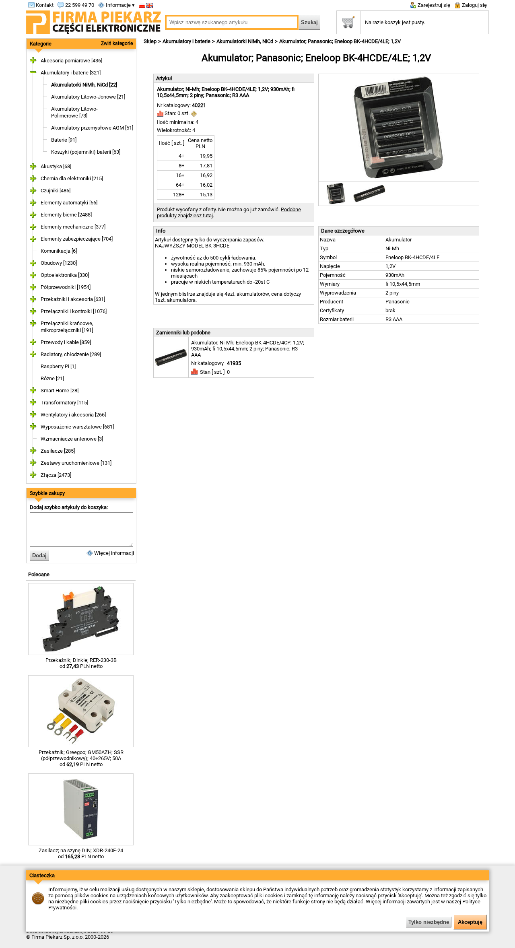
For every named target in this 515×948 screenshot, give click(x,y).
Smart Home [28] (59, 390)
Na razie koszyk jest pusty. (395, 22)
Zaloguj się (474, 5)
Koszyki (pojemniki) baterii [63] (85, 152)
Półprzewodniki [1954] (66, 287)
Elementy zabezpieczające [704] (77, 239)
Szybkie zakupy (47, 493)
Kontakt (44, 5)
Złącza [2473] (56, 475)
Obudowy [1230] (59, 263)
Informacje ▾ (120, 5)
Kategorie (41, 44)
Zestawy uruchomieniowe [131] (76, 463)
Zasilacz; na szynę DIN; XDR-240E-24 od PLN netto (81, 853)
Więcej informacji (113, 553)
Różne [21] (52, 378)
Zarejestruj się (433, 5)
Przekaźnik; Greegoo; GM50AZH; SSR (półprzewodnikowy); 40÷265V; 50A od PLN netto (81, 758)
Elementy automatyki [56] (69, 203)
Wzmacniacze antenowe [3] (72, 439)
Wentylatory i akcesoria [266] (73, 415)
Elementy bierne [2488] (66, 215)
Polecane (38, 574)
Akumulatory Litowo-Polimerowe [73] (74, 112)
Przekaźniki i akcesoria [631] (73, 299)
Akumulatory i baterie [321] (71, 73)
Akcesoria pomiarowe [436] (71, 61)
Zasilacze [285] (58, 451)
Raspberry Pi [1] (58, 366)
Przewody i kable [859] (66, 342)
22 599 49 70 (79, 5)
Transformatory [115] (64, 403)
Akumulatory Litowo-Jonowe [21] (88, 97)
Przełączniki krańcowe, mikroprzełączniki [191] (67, 326)
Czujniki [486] (55, 191)
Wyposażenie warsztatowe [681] (77, 427)
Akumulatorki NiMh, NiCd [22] (84, 85)
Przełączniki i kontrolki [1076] (74, 311)
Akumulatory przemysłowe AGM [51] (92, 128)
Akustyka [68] (56, 166)
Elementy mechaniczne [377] (73, 227)
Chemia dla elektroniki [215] (72, 178)
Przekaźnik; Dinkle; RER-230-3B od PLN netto (81, 663)
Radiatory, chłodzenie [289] (71, 354)
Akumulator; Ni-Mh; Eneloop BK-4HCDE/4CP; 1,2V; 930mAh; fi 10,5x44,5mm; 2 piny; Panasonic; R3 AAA (247, 349)
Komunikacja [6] (59, 251)
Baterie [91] (63, 140)
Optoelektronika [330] (65, 275)
